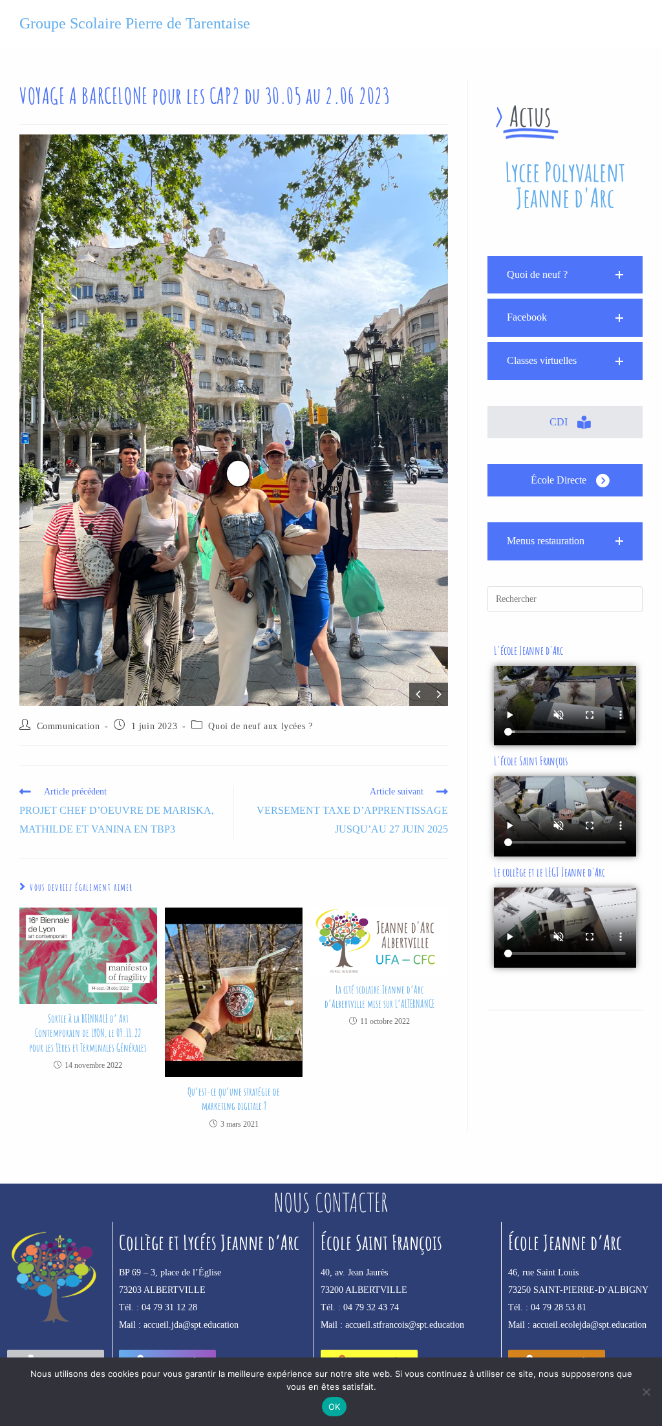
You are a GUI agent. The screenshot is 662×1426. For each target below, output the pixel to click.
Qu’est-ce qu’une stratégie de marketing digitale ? (233, 1098)
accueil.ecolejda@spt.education (589, 1325)
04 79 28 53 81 (558, 1307)
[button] (565, 275)
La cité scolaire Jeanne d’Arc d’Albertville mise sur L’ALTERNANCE (379, 996)
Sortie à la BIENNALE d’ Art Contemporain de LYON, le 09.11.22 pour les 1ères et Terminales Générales (88, 1033)
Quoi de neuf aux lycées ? (260, 726)
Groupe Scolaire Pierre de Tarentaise (134, 23)
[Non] (645, 1391)
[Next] (438, 694)
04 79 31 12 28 (169, 1307)
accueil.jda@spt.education (191, 1325)
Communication (68, 726)
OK (334, 1406)
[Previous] (419, 694)
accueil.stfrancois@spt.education (404, 1325)
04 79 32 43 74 (371, 1307)
